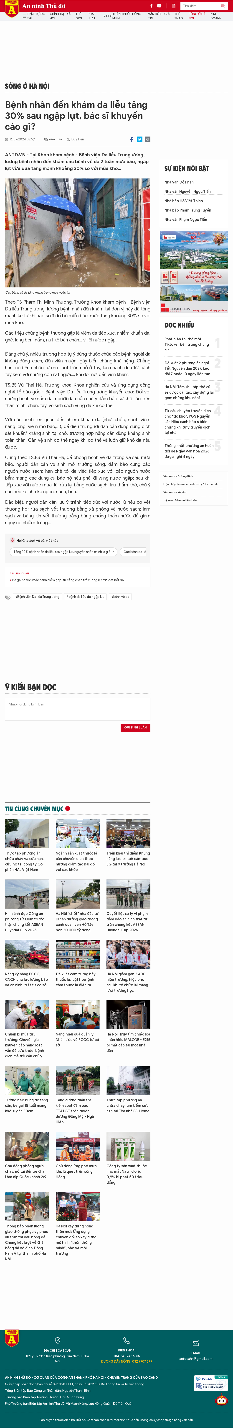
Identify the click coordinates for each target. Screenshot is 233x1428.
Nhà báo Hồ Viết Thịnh (184, 201)
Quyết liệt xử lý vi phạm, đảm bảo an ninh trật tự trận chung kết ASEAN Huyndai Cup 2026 (127, 922)
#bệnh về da (120, 597)
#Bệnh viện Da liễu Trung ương (37, 597)
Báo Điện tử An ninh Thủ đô (12, 9)
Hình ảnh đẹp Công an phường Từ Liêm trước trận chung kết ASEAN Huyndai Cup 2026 (24, 922)
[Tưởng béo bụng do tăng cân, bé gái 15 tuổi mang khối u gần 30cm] (27, 1080)
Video (108, 16)
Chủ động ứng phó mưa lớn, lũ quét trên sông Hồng (76, 1171)
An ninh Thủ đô (43, 6)
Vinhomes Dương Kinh (178, 476)
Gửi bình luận (135, 727)
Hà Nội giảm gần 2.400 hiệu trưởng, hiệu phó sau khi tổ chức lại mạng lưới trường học (127, 982)
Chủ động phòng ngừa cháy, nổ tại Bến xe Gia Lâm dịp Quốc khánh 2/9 (25, 1171)
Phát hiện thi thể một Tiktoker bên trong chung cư (187, 344)
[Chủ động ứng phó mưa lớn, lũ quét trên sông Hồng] (78, 1146)
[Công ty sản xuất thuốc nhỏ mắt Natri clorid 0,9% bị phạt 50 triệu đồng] (128, 1146)
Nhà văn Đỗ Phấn (179, 182)
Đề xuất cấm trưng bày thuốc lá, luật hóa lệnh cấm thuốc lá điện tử (76, 979)
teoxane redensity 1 (190, 484)
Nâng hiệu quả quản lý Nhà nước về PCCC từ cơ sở (77, 1040)
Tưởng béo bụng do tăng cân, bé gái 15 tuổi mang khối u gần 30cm (26, 1105)
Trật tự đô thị (36, 16)
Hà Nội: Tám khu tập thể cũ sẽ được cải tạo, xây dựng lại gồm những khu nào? (189, 392)
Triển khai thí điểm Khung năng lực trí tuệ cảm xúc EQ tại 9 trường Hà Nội (128, 859)
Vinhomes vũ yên (174, 492)
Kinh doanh (216, 16)
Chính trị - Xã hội (60, 16)
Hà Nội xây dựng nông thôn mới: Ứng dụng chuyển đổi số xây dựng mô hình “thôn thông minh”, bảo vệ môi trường (76, 1240)
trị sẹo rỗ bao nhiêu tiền (180, 500)
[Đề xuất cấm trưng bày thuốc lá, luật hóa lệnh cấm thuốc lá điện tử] (78, 954)
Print (147, 139)
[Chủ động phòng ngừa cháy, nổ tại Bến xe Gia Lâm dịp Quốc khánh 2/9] (27, 1146)
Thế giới (79, 16)
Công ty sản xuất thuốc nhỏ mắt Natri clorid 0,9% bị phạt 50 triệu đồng (126, 1174)
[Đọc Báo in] (175, 6)
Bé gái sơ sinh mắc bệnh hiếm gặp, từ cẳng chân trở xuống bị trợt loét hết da (68, 580)
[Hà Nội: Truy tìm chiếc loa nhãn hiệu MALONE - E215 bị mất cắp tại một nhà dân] (128, 1015)
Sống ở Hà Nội (197, 16)
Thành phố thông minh (126, 16)
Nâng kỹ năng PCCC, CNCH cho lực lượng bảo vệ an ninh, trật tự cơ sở (26, 979)
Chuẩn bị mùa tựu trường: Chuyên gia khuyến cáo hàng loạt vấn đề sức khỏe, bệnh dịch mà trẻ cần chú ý (24, 1045)
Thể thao (178, 16)
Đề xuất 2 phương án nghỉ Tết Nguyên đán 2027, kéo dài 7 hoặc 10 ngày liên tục (187, 368)
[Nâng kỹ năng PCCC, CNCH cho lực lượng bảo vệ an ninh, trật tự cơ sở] (27, 954)
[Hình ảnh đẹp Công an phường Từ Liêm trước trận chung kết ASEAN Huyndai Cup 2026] (27, 894)
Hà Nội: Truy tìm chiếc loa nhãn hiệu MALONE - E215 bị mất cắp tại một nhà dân (128, 1042)
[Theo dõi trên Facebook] (153, 6)
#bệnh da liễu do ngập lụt (85, 597)
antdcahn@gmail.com (196, 1359)
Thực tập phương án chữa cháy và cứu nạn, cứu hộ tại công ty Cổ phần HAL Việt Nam (24, 861)
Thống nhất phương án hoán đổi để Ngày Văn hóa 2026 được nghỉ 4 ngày (189, 451)
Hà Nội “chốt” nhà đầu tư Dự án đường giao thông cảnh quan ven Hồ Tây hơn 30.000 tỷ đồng (77, 922)
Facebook (131, 139)
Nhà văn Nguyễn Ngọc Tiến (188, 191)
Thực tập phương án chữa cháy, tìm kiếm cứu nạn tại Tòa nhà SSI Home (127, 1105)
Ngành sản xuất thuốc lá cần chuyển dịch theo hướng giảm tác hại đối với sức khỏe (76, 861)
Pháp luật (92, 16)
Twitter (139, 139)
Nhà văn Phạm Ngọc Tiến (186, 219)
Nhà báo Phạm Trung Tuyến (188, 210)
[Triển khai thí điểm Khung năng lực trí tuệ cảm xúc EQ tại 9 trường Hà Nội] (128, 834)
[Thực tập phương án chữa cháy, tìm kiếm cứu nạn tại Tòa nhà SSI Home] (128, 1080)
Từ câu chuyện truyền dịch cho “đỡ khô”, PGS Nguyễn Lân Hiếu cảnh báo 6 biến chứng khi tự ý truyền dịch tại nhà (188, 422)
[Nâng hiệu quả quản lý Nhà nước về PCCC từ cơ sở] (78, 1015)
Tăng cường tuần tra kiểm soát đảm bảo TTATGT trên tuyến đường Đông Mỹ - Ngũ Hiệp (75, 1111)
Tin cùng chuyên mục (34, 808)
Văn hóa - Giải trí (159, 16)
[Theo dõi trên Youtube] (159, 6)
